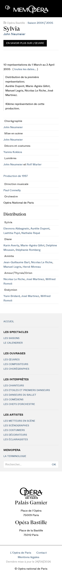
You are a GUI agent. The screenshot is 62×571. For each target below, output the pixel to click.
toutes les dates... (25, 69)
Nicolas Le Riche (41, 262)
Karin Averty (11, 245)
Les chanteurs (13, 385)
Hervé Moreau (32, 266)
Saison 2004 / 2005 (40, 23)
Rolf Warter (34, 164)
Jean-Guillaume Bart (16, 262)
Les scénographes (16, 425)
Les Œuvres (11, 359)
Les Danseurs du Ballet (19, 395)
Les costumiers (14, 430)
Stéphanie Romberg (28, 250)
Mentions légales (28, 557)
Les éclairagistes (15, 439)
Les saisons (11, 338)
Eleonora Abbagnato (16, 228)
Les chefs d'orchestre (19, 404)
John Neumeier (14, 34)
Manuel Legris (12, 266)
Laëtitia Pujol (11, 233)
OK (54, 464)
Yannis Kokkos (12, 152)
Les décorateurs (15, 435)
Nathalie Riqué (30, 233)
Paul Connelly (12, 190)
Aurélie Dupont (39, 228)
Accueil (8, 321)
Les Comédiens (13, 399)
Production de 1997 (15, 176)
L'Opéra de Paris (20, 552)
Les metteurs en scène (19, 421)
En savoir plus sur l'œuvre (25, 43)
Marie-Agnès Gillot (32, 245)
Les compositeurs (15, 364)
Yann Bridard (11, 296)
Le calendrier (13, 343)
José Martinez (35, 279)
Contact (41, 552)
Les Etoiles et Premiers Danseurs (26, 390)
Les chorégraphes (16, 369)
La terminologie (14, 456)
